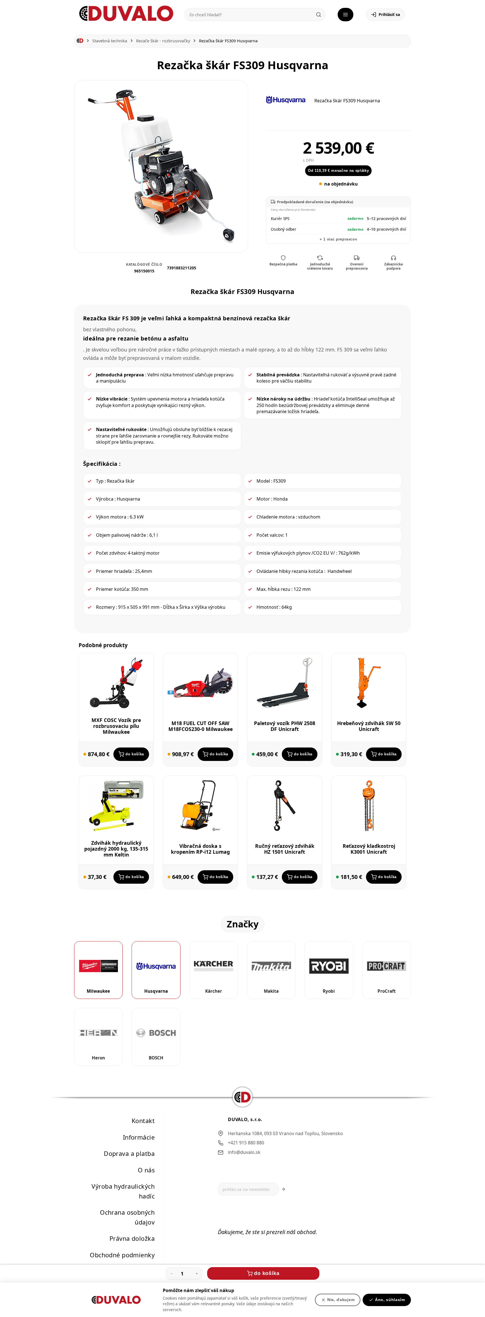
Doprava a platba (129, 1153)
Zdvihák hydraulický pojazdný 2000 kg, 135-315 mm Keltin (116, 848)
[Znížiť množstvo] (171, 1273)
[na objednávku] (84, 754)
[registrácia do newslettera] (283, 1189)
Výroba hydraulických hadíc (123, 1191)
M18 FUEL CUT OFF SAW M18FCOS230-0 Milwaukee (200, 725)
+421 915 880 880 (246, 1143)
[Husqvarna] (285, 99)
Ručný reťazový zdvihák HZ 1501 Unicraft (284, 848)
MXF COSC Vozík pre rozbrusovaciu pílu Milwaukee (116, 726)
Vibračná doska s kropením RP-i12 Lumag (200, 848)
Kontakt (143, 1121)
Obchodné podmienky (122, 1255)
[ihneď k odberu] (253, 754)
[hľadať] (319, 15)
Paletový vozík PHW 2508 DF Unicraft (284, 725)
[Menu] (345, 14)
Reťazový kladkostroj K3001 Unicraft (369, 848)
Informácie (139, 1137)
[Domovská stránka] (80, 40)
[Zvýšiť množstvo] (196, 1273)
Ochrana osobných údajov (127, 1217)
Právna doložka (132, 1238)
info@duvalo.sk (244, 1152)
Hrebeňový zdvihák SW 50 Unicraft (369, 725)
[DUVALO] (126, 13)
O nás (146, 1170)
